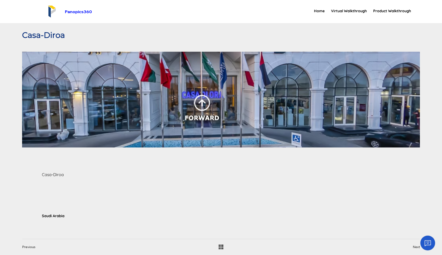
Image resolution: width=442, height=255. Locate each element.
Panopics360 (78, 11)
